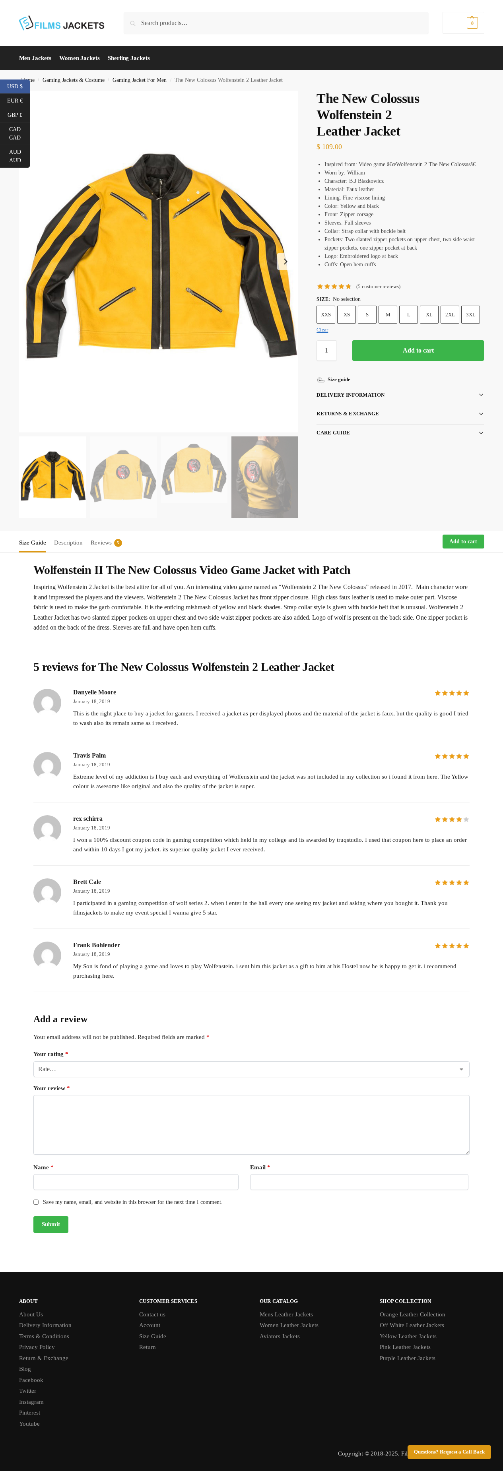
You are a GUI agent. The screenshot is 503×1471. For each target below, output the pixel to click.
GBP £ (19, 114)
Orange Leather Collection (412, 1314)
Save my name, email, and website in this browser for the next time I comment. (133, 1202)
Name (43, 1167)
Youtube (29, 1424)
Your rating (50, 1054)
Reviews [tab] (105, 542)
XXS (326, 315)
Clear (322, 330)
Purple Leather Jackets (407, 1358)
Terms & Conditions (44, 1336)
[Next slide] (285, 261)
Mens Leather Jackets (286, 1314)
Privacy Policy (37, 1347)
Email (260, 1167)
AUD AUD (19, 156)
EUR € (18, 100)
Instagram (31, 1402)
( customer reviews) (378, 286)
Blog (25, 1369)
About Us (31, 1314)
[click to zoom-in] (158, 261)
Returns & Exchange (348, 414)
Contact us (152, 1314)
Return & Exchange (43, 1358)
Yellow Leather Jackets (408, 1336)
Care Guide (333, 433)
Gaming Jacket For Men (140, 80)
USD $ (18, 85)
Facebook (31, 1380)
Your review (51, 1088)
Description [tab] (68, 542)
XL (429, 315)
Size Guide (152, 1336)
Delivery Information (351, 395)
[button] (463, 23)
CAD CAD (19, 133)
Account (149, 1325)
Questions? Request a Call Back (449, 1452)
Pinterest (29, 1412)
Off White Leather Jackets (412, 1325)
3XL (471, 315)
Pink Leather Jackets (405, 1347)
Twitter (27, 1391)
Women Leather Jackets (289, 1325)
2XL (450, 315)
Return (147, 1347)
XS (347, 315)
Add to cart (418, 350)
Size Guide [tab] (32, 542)
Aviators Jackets (280, 1336)
